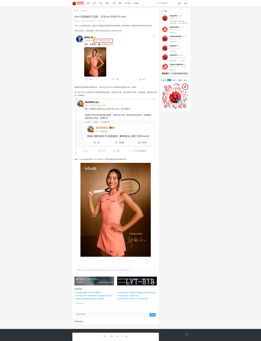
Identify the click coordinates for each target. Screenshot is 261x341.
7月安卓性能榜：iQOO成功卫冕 (128, 296)
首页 (76, 11)
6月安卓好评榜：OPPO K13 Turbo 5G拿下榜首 (133, 299)
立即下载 (172, 32)
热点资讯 (84, 11)
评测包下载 (173, 21)
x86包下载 (173, 23)
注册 (185, 3)
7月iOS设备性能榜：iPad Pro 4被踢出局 (88, 293)
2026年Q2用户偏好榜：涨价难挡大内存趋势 (89, 299)
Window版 (173, 60)
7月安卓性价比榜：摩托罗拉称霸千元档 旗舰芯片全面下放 (93, 296)
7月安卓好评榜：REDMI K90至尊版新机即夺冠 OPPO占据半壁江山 (137, 293)
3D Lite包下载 (182, 23)
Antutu (76, 21)
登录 (179, 3)
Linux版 (182, 60)
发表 (152, 315)
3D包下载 (181, 21)
